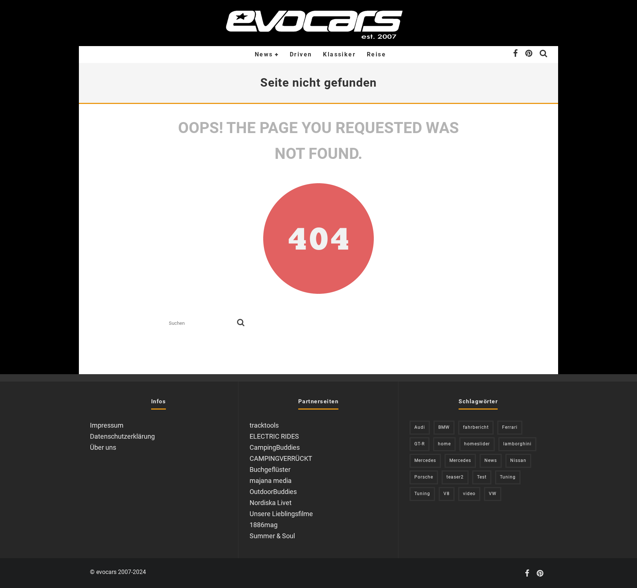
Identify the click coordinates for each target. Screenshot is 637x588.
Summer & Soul (272, 536)
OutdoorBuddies (273, 491)
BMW (444, 427)
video (469, 493)
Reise (376, 54)
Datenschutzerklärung (122, 436)
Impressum (106, 425)
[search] (241, 323)
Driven (301, 54)
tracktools (264, 425)
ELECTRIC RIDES (274, 436)
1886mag (264, 525)
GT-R (419, 443)
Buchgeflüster (270, 469)
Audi (419, 427)
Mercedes (425, 460)
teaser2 (455, 477)
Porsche (423, 477)
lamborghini (517, 443)
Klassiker (339, 54)
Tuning (508, 477)
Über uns (103, 447)
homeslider (477, 443)
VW (493, 493)
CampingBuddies (275, 447)
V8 (446, 493)
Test (482, 477)
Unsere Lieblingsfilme (281, 514)
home (444, 443)
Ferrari (510, 427)
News (264, 54)
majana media (271, 480)
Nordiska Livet (271, 503)
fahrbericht (476, 427)
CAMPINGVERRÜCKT (281, 458)
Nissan (518, 460)
